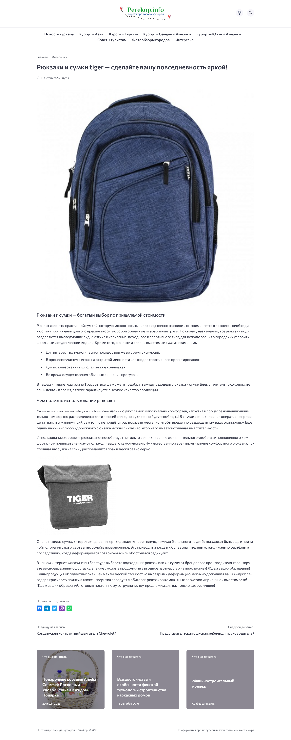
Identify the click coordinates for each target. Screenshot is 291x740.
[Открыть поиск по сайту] (250, 13)
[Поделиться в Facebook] (39, 608)
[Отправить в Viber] (62, 608)
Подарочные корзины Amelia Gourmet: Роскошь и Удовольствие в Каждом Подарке (69, 687)
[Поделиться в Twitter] (54, 608)
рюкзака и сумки (185, 384)
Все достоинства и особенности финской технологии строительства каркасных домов (141, 687)
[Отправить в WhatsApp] (69, 608)
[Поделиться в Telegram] (47, 608)
